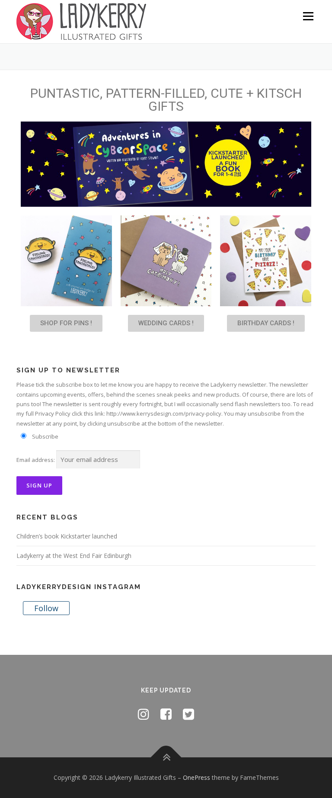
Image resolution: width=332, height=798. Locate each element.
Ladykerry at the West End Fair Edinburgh (73, 555)
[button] (66, 323)
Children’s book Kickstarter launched (66, 536)
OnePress (196, 777)
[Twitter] (188, 714)
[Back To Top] (166, 757)
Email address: (35, 460)
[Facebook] (166, 714)
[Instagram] (143, 714)
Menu (308, 16)
